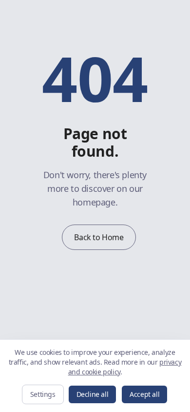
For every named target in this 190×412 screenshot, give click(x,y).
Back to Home (98, 237)
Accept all (144, 394)
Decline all (92, 394)
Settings (43, 394)
